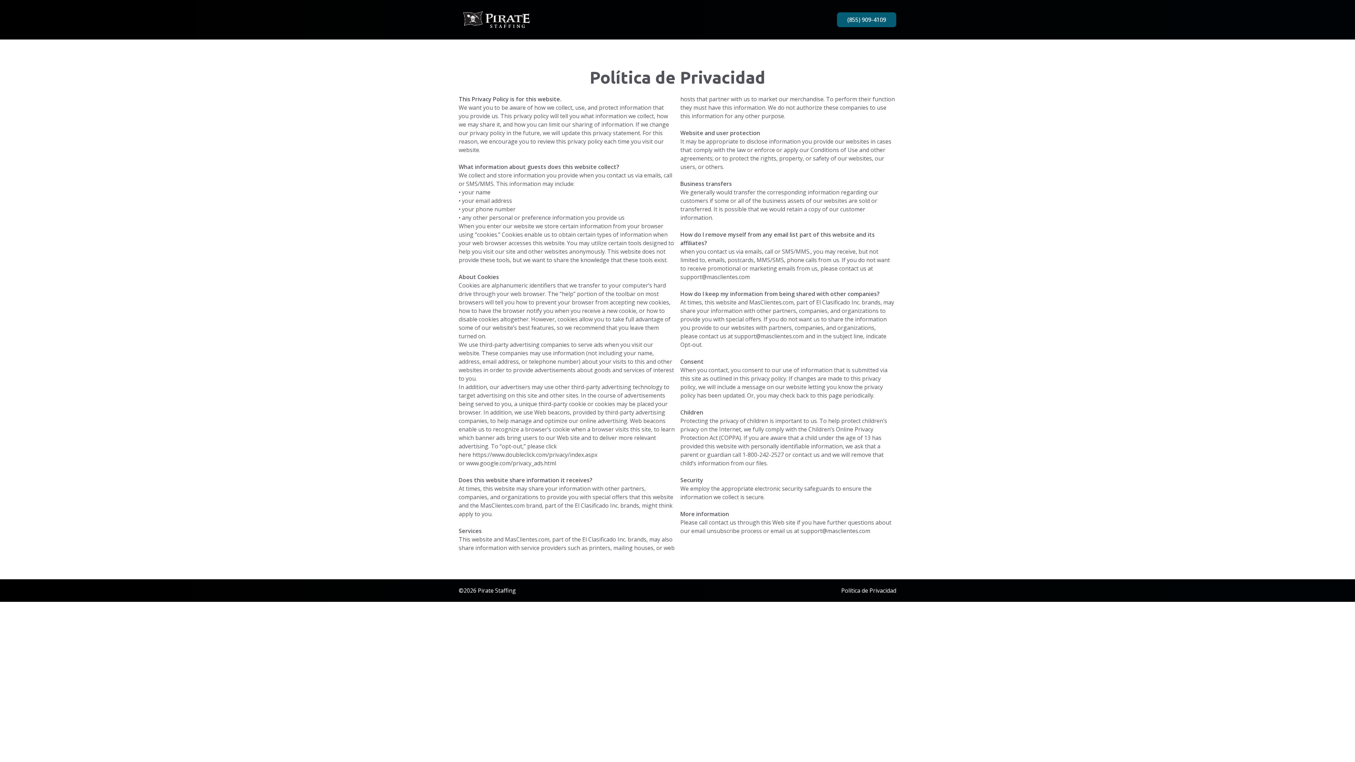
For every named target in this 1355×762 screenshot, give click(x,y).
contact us (852, 268)
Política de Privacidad (868, 590)
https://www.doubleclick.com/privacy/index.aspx (534, 455)
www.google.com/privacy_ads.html (511, 463)
